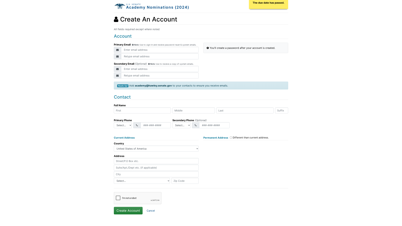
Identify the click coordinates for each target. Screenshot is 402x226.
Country (119, 143)
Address (119, 156)
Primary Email (155, 44)
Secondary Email (154, 63)
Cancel (151, 210)
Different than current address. (251, 137)
